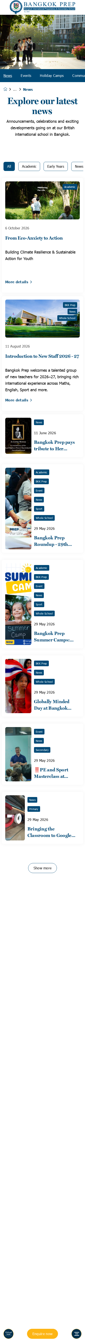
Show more (43, 868)
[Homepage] (8, 89)
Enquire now (42, 1333)
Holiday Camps (52, 75)
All (9, 166)
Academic (29, 166)
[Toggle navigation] (76, 1334)
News (7, 75)
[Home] (42, 7)
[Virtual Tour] (8, 1334)
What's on (18, 89)
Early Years (55, 166)
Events (26, 75)
